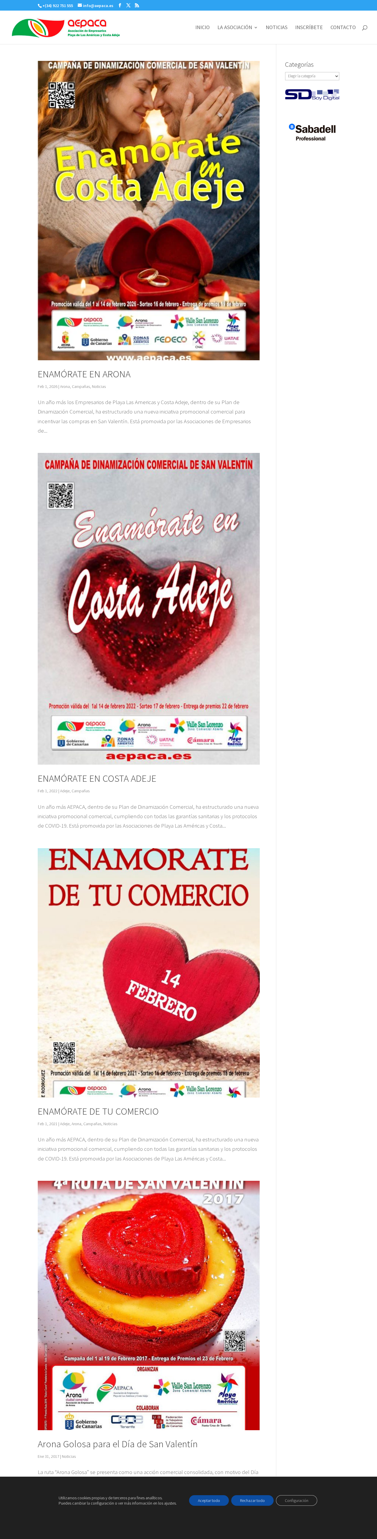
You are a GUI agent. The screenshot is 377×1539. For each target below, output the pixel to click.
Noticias (99, 386)
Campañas (81, 386)
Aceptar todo (209, 1500)
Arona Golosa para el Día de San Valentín (118, 1444)
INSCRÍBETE (309, 28)
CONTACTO (343, 28)
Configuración (296, 1500)
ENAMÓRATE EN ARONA (84, 374)
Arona (65, 386)
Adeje (65, 790)
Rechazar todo (252, 1500)
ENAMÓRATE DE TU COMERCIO (98, 1111)
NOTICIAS (276, 28)
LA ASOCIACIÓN (234, 28)
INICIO (202, 28)
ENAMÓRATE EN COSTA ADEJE (97, 778)
